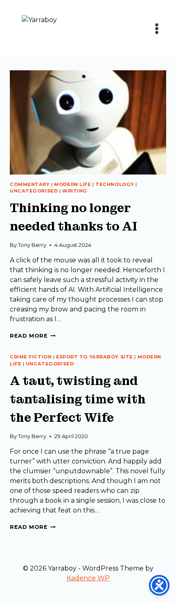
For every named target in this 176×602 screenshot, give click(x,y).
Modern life (72, 184)
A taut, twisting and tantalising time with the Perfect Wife (78, 399)
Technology (114, 184)
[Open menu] (156, 28)
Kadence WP (88, 578)
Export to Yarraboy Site (94, 357)
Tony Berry (32, 245)
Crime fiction (31, 357)
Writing (74, 191)
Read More (33, 336)
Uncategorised (34, 191)
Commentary (30, 184)
